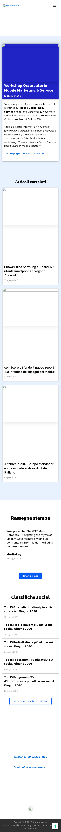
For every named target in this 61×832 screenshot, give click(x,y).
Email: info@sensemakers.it (30, 767)
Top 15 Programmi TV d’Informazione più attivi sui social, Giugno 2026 (29, 681)
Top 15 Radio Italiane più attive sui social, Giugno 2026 (28, 644)
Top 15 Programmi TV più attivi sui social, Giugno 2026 (28, 661)
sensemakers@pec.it (33, 783)
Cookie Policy (24, 825)
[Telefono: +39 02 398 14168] (30, 752)
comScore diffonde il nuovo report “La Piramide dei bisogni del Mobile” (30, 369)
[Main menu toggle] (54, 5)
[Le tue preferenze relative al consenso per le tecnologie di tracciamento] (55, 826)
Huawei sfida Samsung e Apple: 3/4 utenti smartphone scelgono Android (29, 271)
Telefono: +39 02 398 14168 (30, 757)
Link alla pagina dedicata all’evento (24, 153)
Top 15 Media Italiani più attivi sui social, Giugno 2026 (28, 626)
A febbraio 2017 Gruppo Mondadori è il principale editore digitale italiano (29, 468)
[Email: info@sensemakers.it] (15, 762)
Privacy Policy (10, 825)
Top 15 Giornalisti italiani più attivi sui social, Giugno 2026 (29, 609)
